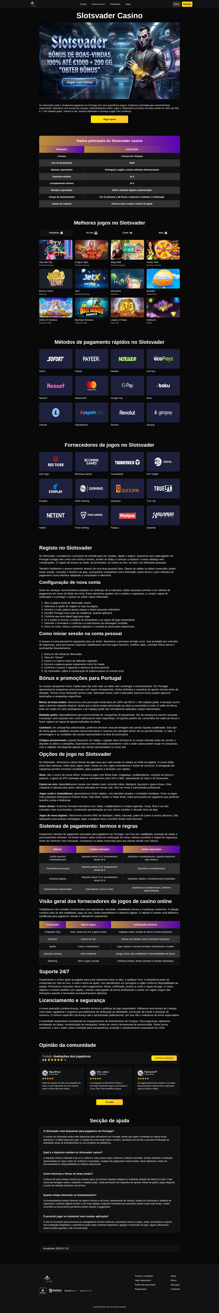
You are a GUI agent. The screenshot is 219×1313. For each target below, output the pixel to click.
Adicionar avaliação (164, 1058)
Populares (54, 233)
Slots (161, 233)
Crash (125, 233)
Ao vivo (89, 233)
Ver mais (109, 1102)
